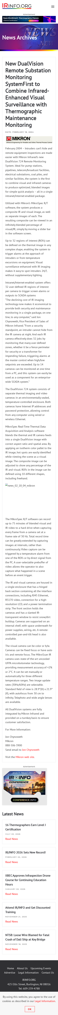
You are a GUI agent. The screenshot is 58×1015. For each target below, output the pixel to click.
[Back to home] (17, 6)
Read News (11, 839)
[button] (52, 7)
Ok (30, 1009)
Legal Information (28, 972)
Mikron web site (24, 757)
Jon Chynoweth (30, 749)
